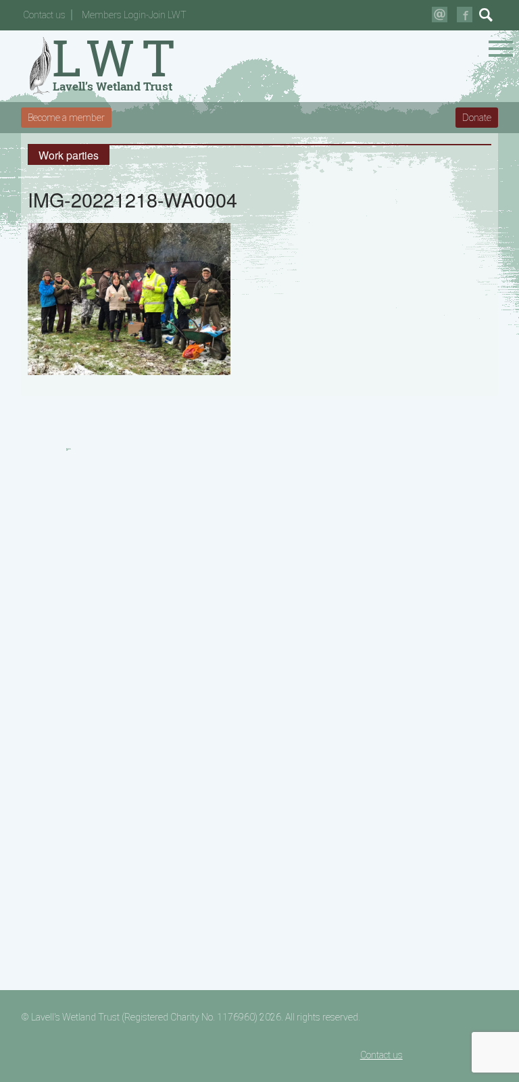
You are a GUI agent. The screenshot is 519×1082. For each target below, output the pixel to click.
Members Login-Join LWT (134, 14)
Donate (476, 117)
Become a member (66, 117)
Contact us (44, 14)
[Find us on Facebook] (464, 14)
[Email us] (439, 14)
